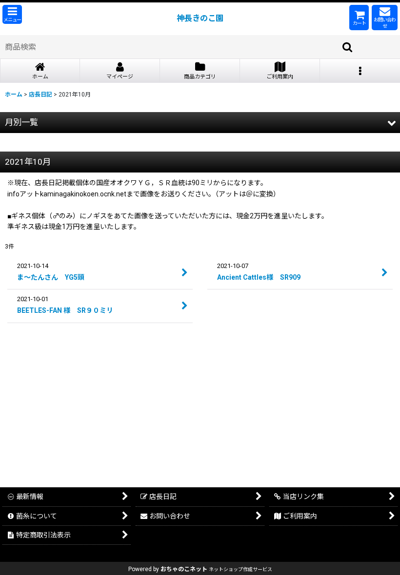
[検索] (347, 46)
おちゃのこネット (183, 569)
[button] (12, 14)
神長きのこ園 (200, 18)
